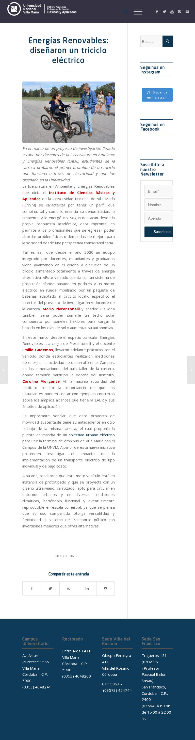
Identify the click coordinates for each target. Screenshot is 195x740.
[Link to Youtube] (172, 11)
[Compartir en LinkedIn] (87, 589)
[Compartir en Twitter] (50, 589)
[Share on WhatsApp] (69, 589)
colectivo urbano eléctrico (92, 434)
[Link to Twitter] (164, 11)
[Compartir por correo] (105, 589)
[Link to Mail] (187, 11)
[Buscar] (123, 11)
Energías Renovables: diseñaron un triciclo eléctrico (68, 50)
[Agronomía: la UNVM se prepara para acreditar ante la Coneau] (4, 370)
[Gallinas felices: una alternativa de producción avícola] (191, 370)
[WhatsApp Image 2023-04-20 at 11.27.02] (68, 112)
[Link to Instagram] (180, 11)
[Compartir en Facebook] (32, 589)
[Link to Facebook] (157, 11)
